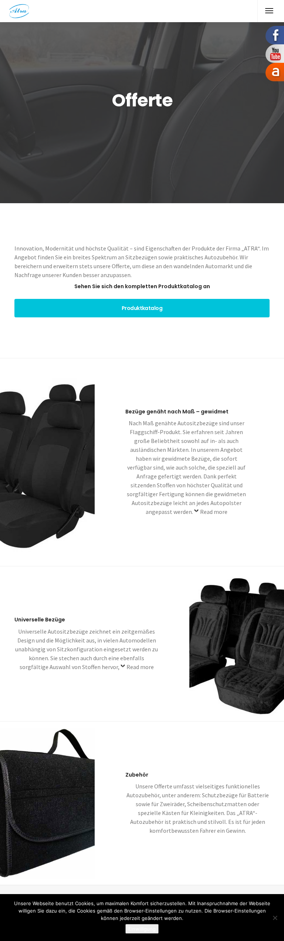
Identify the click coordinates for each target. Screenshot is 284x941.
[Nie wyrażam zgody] (274, 917)
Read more (213, 511)
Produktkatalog (142, 308)
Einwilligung (142, 929)
